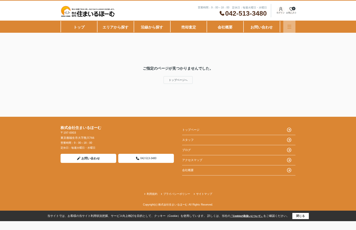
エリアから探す (116, 27)
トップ (79, 27)
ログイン (280, 13)
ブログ (186, 150)
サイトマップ (204, 193)
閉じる (300, 215)
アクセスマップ (192, 160)
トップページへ (178, 80)
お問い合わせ (262, 27)
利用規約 (152, 193)
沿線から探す (152, 27)
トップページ (190, 129)
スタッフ (188, 139)
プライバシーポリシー (176, 193)
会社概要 (225, 27)
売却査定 (188, 27)
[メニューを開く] (289, 27)
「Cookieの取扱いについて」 (246, 216)
